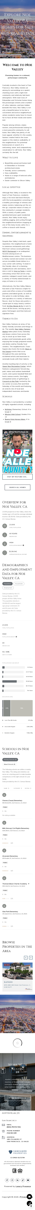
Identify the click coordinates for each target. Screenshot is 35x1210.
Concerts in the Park (10, 381)
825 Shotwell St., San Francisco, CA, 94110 (14, 802)
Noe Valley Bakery (24, 286)
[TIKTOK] (23, 1180)
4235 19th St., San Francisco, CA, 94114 (13, 830)
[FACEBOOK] (7, 1180)
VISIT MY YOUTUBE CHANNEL (19, 477)
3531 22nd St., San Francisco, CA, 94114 (13, 886)
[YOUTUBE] (28, 1180)
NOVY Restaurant (9, 251)
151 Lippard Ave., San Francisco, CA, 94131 (14, 913)
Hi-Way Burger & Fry (15, 306)
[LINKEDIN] (17, 1180)
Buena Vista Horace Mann (15, 419)
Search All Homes (17, 487)
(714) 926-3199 (11, 1133)
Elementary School (16, 409)
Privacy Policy (26, 1197)
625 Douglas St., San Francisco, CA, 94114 (14, 858)
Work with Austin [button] (17, 1098)
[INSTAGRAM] (12, 1180)
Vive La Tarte (19, 271)
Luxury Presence (23, 1186)
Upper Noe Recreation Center (14, 366)
